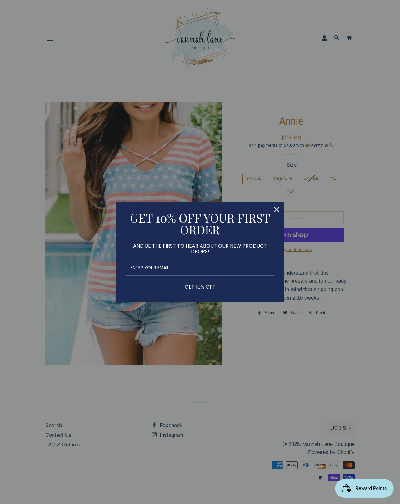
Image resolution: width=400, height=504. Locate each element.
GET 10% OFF (200, 286)
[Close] (276, 209)
